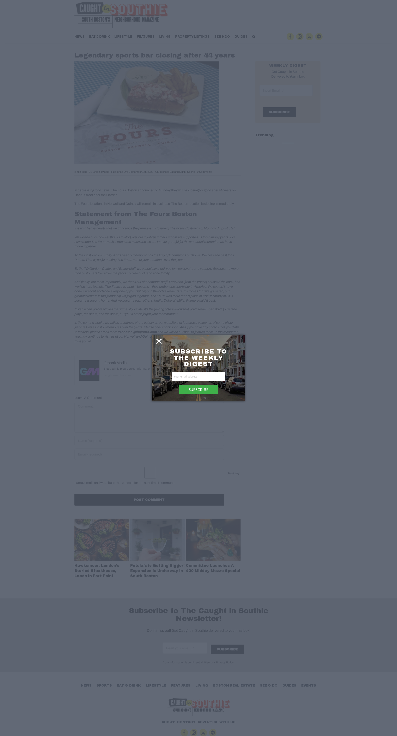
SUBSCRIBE (198, 389)
